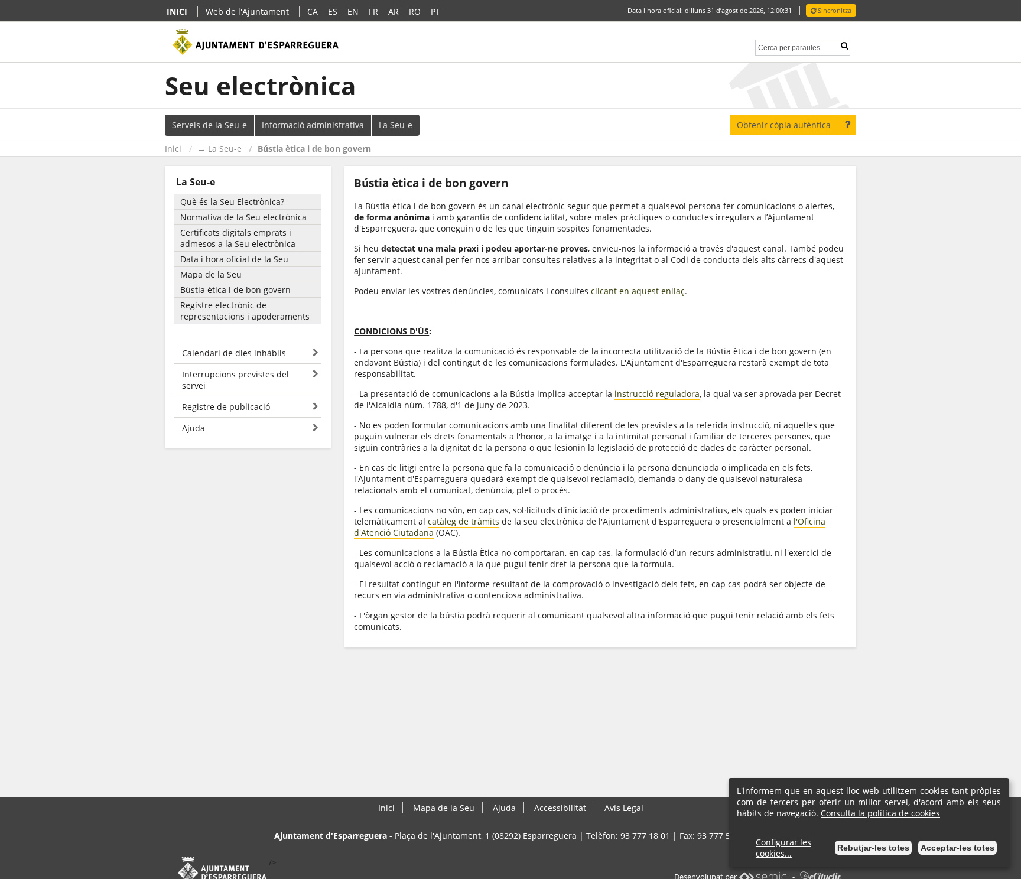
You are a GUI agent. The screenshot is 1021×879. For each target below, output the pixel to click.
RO (415, 11)
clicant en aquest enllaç (638, 291)
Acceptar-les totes (957, 847)
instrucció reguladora (657, 393)
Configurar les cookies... (783, 847)
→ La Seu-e (219, 148)
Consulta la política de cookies (880, 813)
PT (435, 11)
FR (373, 11)
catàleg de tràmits (463, 521)
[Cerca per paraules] (789, 46)
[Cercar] (844, 45)
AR (393, 11)
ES (332, 11)
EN (353, 11)
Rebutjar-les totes (873, 847)
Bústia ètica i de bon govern (314, 148)
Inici (173, 148)
